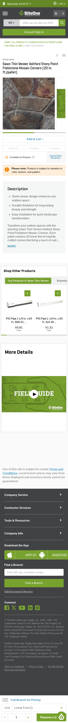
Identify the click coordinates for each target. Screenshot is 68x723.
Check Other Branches (56, 157)
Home (7, 42)
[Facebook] (7, 609)
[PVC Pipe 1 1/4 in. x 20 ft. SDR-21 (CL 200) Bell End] (18, 303)
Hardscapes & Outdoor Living (45, 42)
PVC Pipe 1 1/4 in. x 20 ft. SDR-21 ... (19, 320)
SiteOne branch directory (18, 591)
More (11, 246)
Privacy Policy (36, 666)
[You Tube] (23, 609)
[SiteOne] (30, 15)
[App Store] (17, 552)
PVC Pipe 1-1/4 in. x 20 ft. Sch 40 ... (49, 320)
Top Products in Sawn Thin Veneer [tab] (28, 280)
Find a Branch (13, 564)
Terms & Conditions (14, 666)
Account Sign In (34, 32)
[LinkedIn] (31, 609)
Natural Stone (14, 46)
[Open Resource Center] (61, 716)
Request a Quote (51, 717)
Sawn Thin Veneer (34, 46)
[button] (18, 3)
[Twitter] (15, 609)
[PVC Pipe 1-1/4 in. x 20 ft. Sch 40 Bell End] (49, 303)
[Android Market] (50, 552)
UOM (7, 707)
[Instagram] (38, 609)
